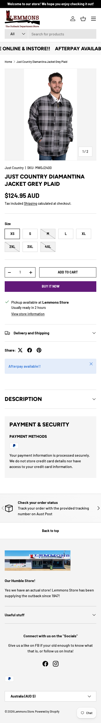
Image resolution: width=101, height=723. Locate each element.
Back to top (50, 531)
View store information (28, 314)
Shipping (30, 203)
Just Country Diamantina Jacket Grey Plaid (41, 61)
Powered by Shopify (47, 711)
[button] (83, 18)
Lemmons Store (24, 711)
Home (8, 61)
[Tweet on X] (20, 350)
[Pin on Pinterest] (39, 350)
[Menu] (93, 18)
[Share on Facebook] (29, 350)
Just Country (14, 168)
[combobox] (50, 34)
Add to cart (68, 272)
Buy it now (50, 286)
